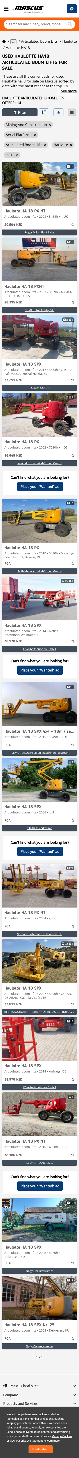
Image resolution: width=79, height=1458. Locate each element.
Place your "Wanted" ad (40, 486)
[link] (39, 184)
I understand (40, 1449)
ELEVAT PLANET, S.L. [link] (39, 1163)
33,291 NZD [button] (13, 380)
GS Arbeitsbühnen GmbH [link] (39, 649)
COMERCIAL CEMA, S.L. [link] (39, 310)
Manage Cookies (62, 1436)
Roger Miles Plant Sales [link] (39, 232)
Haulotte (69, 41)
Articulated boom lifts (39, 41)
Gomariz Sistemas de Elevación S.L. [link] (39, 934)
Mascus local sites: (25, 1386)
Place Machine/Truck (72, 8)
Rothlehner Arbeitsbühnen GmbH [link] (40, 571)
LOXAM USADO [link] (40, 388)
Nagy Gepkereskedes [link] (39, 1271)
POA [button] (7, 564)
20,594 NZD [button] (13, 225)
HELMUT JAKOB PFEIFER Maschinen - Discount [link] (39, 753)
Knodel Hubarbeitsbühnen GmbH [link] (40, 463)
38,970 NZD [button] (13, 641)
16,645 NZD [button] (13, 455)
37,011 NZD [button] (13, 1004)
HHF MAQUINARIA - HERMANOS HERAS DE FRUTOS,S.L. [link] (40, 1012)
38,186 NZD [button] (13, 1155)
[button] (20, 112)
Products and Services (20, 1404)
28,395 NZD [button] (13, 302)
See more (69, 91)
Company (10, 1395)
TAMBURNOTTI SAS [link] (39, 828)
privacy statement (32, 1440)
